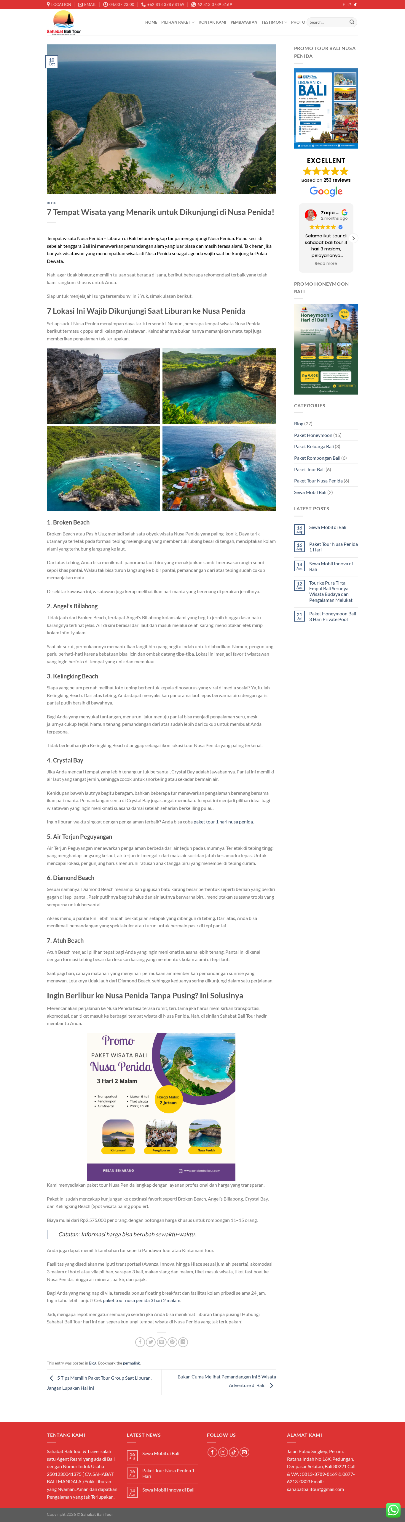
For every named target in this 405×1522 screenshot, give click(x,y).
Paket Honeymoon (313, 435)
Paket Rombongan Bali (317, 458)
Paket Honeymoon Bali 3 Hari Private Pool (332, 616)
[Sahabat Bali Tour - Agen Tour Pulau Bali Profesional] (91, 22)
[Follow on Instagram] (349, 5)
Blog (51, 203)
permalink (131, 1363)
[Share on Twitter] (151, 1342)
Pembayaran (244, 22)
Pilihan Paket (175, 22)
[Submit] (352, 22)
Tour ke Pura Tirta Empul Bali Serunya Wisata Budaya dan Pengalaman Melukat (331, 591)
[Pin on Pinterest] (172, 1342)
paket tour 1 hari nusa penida (223, 821)
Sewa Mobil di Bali (327, 527)
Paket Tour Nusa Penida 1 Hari (333, 546)
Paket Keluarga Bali (314, 446)
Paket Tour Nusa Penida (318, 480)
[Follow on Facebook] (344, 5)
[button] (353, 238)
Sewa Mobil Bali (310, 492)
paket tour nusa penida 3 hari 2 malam (141, 1300)
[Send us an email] (244, 1452)
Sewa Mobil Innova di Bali (331, 566)
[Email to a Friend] (162, 1342)
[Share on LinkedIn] (183, 1342)
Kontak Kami (213, 22)
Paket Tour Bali (309, 469)
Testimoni (272, 22)
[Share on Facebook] (140, 1342)
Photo (298, 22)
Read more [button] (326, 263)
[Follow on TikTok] (355, 5)
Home (151, 22)
